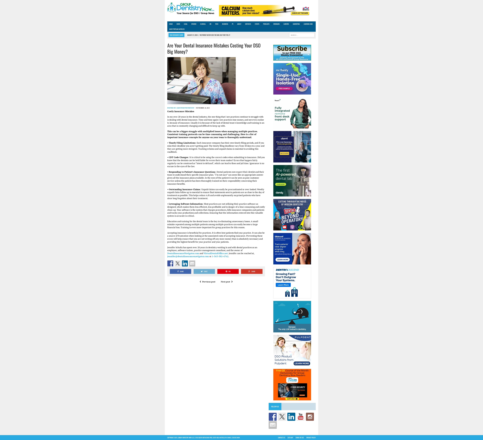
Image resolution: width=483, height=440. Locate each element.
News (178, 24)
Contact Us (281, 437)
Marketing (296, 24)
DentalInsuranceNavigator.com (183, 253)
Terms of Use (300, 437)
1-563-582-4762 (220, 256)
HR (210, 24)
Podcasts (266, 24)
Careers (286, 24)
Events (257, 24)
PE (232, 24)
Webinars (276, 24)
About (239, 24)
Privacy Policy (311, 437)
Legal (185, 24)
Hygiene (193, 24)
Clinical (203, 24)
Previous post (208, 281)
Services (248, 24)
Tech (216, 24)
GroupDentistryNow (185, 108)
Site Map (290, 437)
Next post (225, 281)
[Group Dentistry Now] (190, 9)
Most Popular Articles (177, 29)
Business (225, 24)
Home (171, 24)
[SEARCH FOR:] (301, 35)
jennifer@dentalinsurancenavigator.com (188, 256)
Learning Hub (308, 24)
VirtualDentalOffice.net (216, 253)
